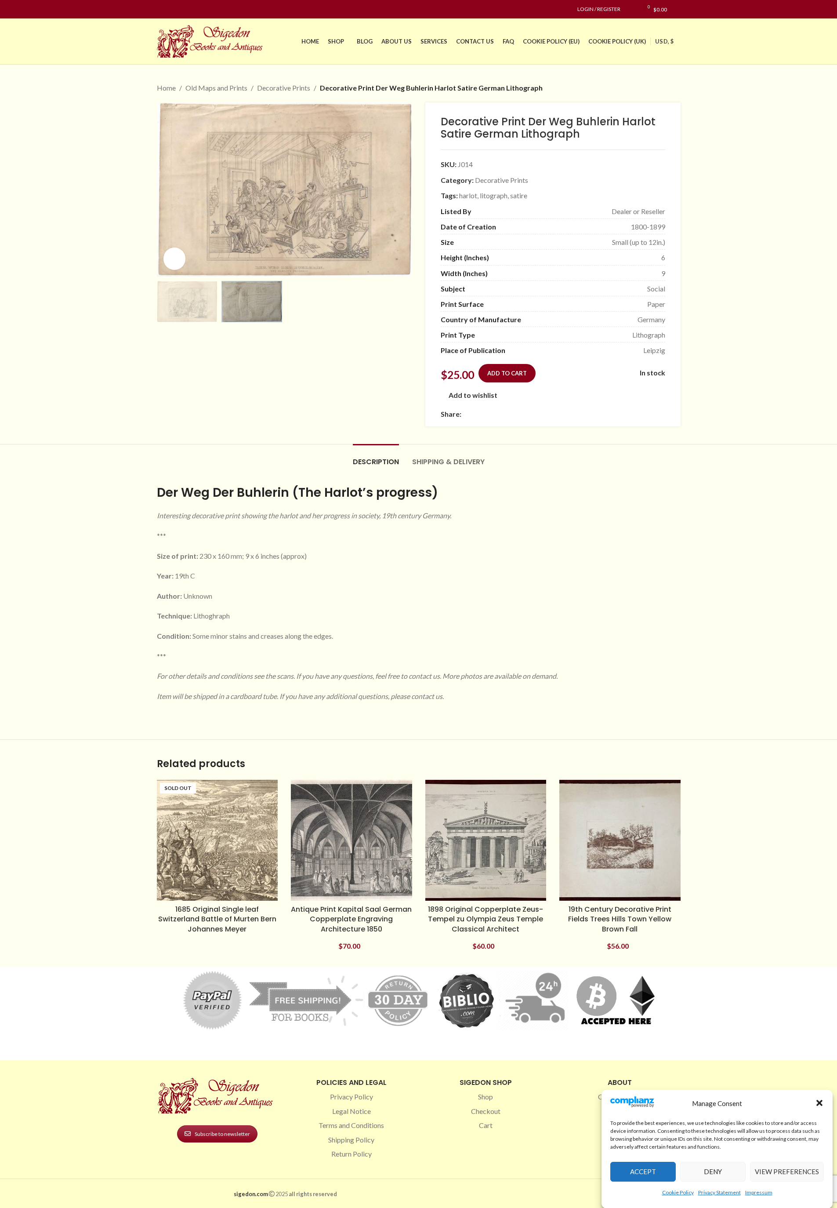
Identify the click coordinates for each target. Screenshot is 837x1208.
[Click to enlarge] (174, 258)
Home (166, 88)
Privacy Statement (719, 1192)
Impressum (758, 1192)
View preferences (787, 1171)
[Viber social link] (561, 414)
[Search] (678, 9)
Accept (643, 1171)
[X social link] (477, 414)
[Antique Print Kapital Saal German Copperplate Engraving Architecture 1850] (351, 840)
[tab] (376, 457)
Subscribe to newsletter (222, 1134)
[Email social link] (487, 414)
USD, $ (664, 41)
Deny (713, 1171)
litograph (493, 195)
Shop (485, 1096)
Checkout (485, 1111)
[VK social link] (540, 414)
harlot (468, 195)
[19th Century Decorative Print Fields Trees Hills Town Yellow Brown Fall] (620, 840)
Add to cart (507, 373)
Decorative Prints (283, 88)
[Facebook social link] (162, 9)
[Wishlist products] (631, 9)
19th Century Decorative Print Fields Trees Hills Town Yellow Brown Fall (619, 919)
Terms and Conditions (351, 1125)
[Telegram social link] (551, 414)
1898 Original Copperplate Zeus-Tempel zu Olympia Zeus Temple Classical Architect (485, 919)
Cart (486, 1125)
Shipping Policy (351, 1139)
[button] (819, 1103)
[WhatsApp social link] (530, 414)
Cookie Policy (678, 1192)
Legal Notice (351, 1111)
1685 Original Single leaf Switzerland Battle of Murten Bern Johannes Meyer (217, 919)
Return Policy (351, 1154)
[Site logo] (212, 40)
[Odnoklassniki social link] (519, 414)
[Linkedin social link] (193, 9)
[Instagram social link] (172, 9)
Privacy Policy (351, 1096)
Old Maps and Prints (216, 88)
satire (518, 195)
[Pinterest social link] (183, 9)
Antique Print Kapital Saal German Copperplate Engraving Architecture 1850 (351, 919)
